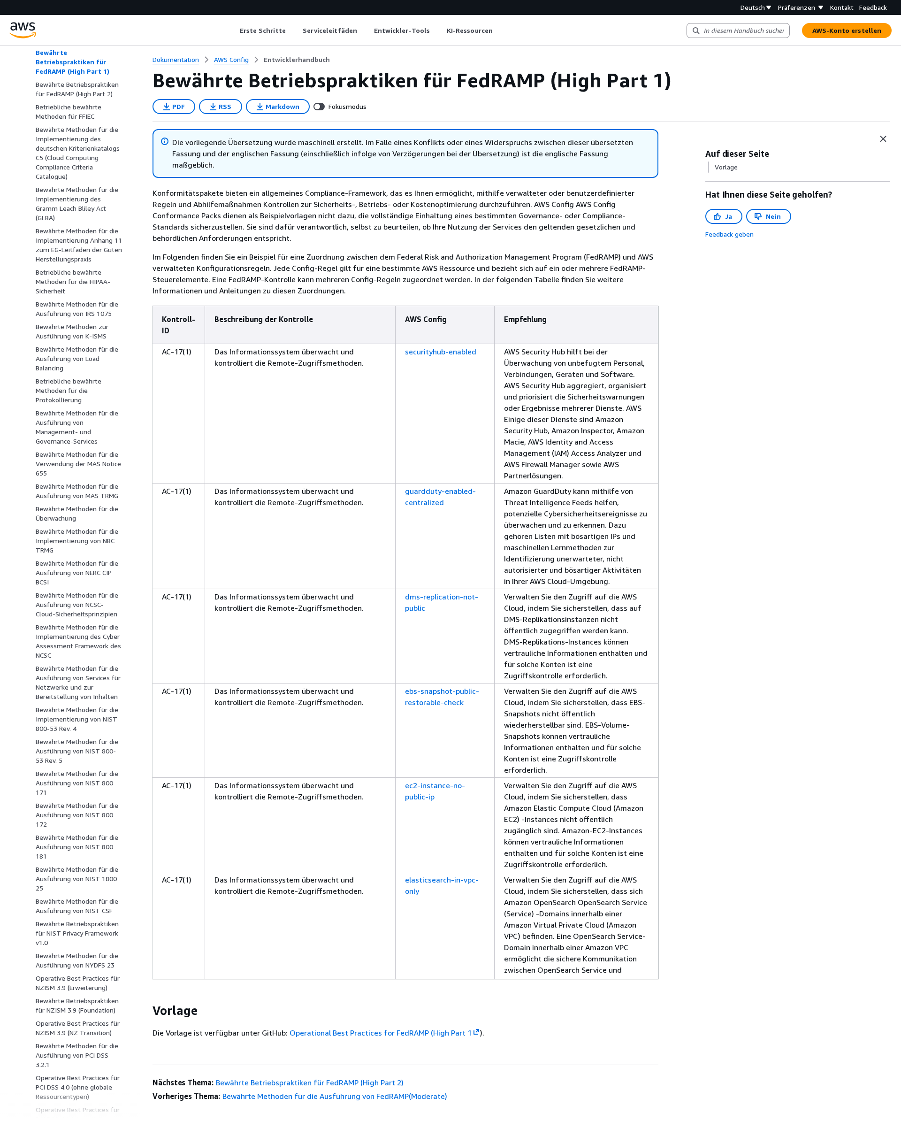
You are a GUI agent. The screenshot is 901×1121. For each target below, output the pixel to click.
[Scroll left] (232, 30)
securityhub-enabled (440, 351)
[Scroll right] (499, 30)
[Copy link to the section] (145, 1010)
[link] (297, 59)
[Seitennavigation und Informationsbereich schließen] (883, 138)
